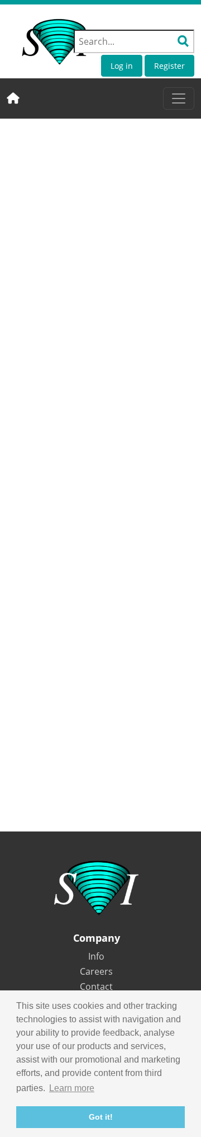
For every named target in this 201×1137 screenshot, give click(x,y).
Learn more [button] (71, 1088)
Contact (96, 986)
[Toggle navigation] (178, 98)
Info (96, 956)
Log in (122, 65)
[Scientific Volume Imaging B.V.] (57, 42)
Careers (96, 971)
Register (169, 65)
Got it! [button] (101, 1116)
